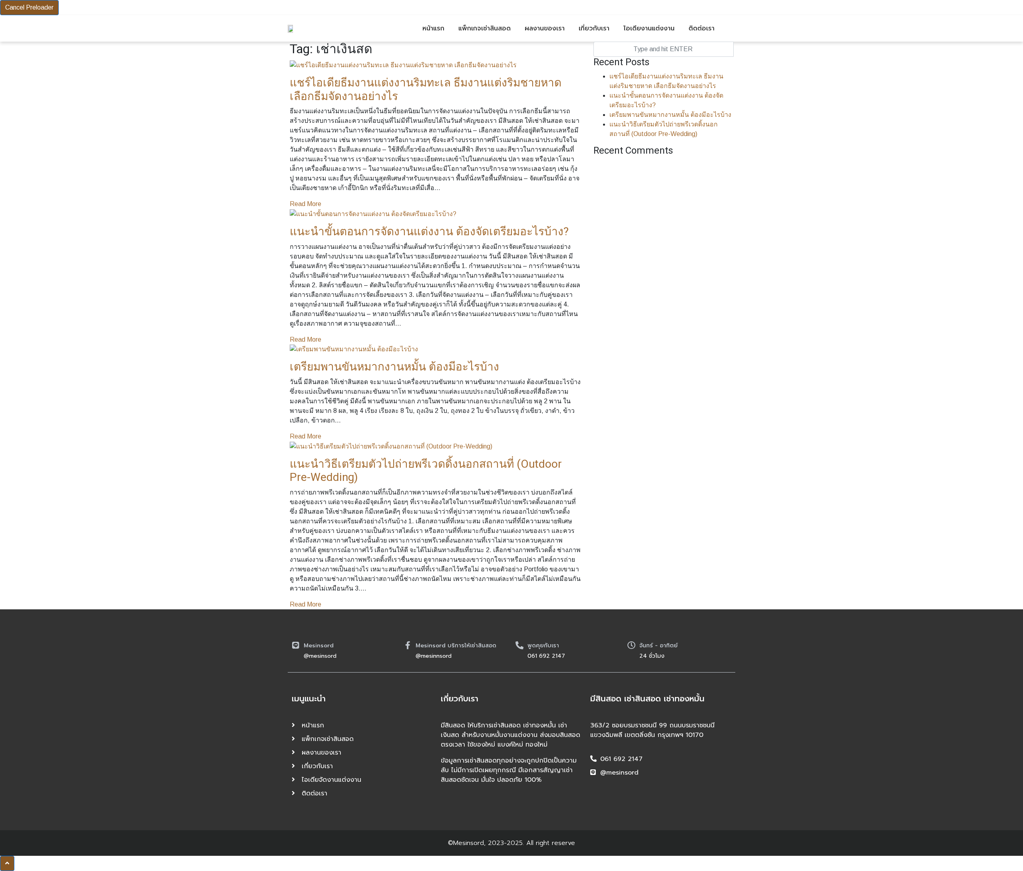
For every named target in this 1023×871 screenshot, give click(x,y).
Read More (305, 203)
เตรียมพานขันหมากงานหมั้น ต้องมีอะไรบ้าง (394, 367)
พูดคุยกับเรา (543, 645)
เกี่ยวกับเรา (594, 28)
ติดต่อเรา (702, 28)
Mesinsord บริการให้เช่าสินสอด (456, 645)
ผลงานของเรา (545, 28)
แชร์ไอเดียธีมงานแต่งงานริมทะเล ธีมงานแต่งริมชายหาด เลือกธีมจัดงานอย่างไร (425, 90)
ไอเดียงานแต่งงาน (649, 28)
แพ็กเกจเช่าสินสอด (484, 28)
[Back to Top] (7, 863)
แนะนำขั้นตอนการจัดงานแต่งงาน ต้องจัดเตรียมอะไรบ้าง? (429, 232)
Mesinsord (319, 645)
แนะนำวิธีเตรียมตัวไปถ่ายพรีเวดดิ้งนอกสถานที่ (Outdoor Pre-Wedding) (426, 471)
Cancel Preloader (29, 7)
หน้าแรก (433, 28)
